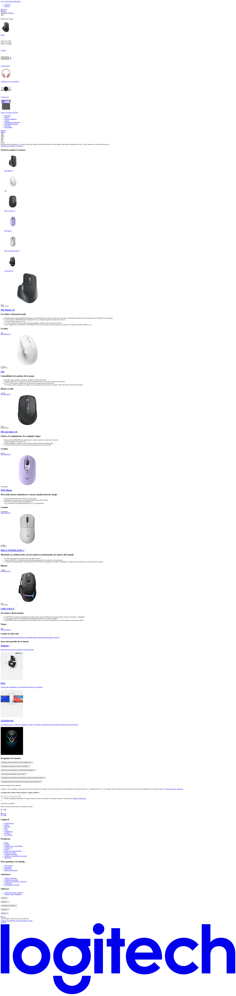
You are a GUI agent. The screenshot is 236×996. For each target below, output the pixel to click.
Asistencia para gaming (11, 880)
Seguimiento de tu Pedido (11, 885)
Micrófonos (7, 857)
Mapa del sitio (28, 921)
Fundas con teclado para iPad (12, 851)
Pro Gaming (8, 867)
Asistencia (4, 9)
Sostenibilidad (8, 831)
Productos (4, 13)
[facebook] (5, 810)
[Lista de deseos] (2, 136)
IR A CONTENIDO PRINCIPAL (11, 1)
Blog (5, 828)
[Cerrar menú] (2, 15)
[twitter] (3, 810)
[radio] (1, 366)
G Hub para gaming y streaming (13, 892)
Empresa (6, 6)
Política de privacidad (17, 921)
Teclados (7, 844)
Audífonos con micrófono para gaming (15, 856)
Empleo (6, 825)
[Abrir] (2, 141)
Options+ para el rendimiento (12, 894)
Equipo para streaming (11, 870)
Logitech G (7, 4)
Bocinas (6, 849)
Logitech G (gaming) (53, 637)
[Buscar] (2, 134)
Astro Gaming (8, 865)
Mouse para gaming (10, 852)
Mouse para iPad (25, 637)
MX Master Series (35, 637)
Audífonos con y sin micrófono (13, 846)
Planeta (3, 132)
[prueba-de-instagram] (2, 810)
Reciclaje (7, 833)
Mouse (6, 843)
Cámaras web (8, 847)
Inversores (7, 826)
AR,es (4, 11)
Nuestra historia (9, 823)
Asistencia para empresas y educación (15, 881)
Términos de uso (5, 921)
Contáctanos (8, 883)
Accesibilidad (8, 835)
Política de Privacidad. (79, 798)
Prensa (6, 830)
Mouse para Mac (16, 637)
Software (3, 130)
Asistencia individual (10, 878)
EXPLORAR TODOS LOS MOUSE (12, 146)
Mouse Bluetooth (6, 637)
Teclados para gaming (10, 854)
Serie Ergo (44, 637)
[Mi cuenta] (2, 139)
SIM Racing (8, 869)
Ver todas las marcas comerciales (173, 789)
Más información (6, 334)
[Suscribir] (19, 796)
